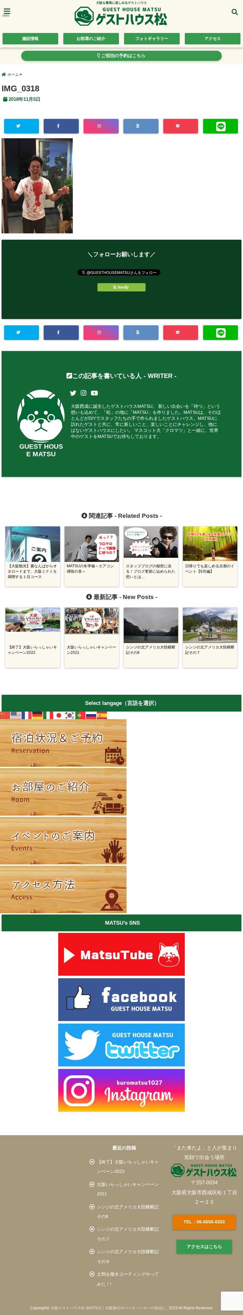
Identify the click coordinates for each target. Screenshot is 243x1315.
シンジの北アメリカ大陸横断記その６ (128, 1256)
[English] (16, 715)
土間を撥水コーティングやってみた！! (128, 1279)
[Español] (102, 715)
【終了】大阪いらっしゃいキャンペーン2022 (128, 1166)
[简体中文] (5, 715)
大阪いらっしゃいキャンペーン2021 (128, 1189)
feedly (123, 287)
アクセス (212, 38)
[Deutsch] (37, 715)
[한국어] (70, 715)
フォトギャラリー (151, 38)
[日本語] (59, 715)
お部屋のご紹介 (91, 38)
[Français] (27, 715)
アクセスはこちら (204, 1246)
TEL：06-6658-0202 (204, 1221)
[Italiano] (48, 715)
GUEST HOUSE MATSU (41, 450)
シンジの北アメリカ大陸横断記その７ (128, 1234)
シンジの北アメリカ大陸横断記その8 (128, 1211)
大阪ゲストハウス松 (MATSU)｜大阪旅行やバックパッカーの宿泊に (108, 1308)
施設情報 (30, 38)
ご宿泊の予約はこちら (123, 55)
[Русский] (91, 715)
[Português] (80, 715)
